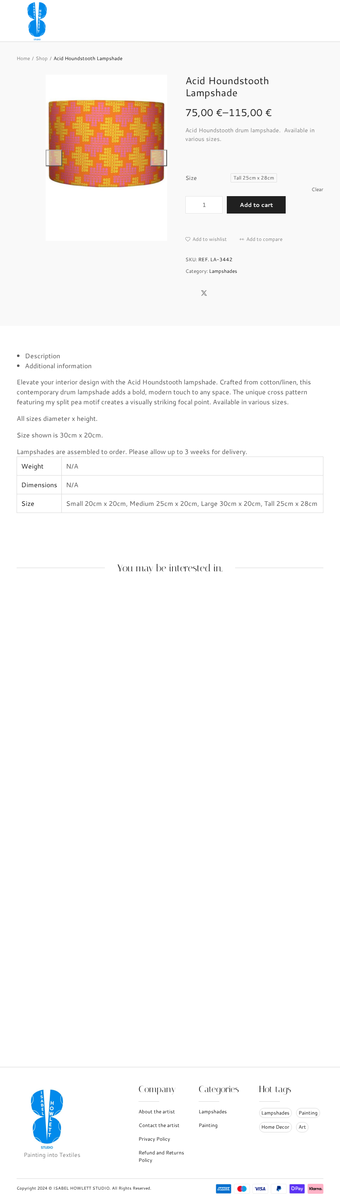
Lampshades (223, 270)
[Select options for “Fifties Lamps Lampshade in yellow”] (152, 801)
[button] (206, 239)
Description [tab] (42, 355)
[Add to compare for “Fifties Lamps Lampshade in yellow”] (187, 801)
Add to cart (256, 205)
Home (23, 58)
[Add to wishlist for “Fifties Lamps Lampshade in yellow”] (170, 801)
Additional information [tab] (58, 365)
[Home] (39, 19)
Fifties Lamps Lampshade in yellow (69, 1019)
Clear (317, 189)
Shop (42, 58)
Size (191, 178)
